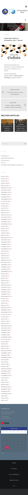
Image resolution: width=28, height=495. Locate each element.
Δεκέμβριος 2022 (5, 264)
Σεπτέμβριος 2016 (5, 393)
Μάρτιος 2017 (4, 384)
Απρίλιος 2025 (5, 210)
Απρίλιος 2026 (5, 183)
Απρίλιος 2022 (5, 280)
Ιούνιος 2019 (4, 341)
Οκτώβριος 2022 (5, 269)
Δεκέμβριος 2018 (5, 353)
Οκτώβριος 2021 (5, 294)
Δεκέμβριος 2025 (5, 192)
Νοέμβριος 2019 (5, 332)
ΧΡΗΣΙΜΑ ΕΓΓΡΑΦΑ (14, 480)
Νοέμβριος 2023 (5, 244)
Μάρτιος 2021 (4, 305)
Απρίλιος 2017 (4, 382)
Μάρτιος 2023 (4, 258)
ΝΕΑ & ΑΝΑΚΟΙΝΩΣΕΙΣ (14, 474)
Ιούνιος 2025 (4, 206)
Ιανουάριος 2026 (5, 190)
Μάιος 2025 (4, 208)
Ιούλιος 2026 (4, 176)
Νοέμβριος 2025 (5, 194)
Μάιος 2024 (4, 230)
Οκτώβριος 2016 (5, 391)
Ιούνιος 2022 (4, 276)
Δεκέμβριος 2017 (5, 371)
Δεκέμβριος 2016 (5, 389)
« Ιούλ (2, 453)
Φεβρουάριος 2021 (5, 307)
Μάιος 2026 (4, 181)
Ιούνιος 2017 (4, 377)
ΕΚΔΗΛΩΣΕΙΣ (4, 156)
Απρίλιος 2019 (4, 346)
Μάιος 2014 (4, 396)
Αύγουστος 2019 (5, 339)
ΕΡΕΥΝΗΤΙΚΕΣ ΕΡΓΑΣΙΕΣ (7, 158)
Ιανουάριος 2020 (5, 328)
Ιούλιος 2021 (4, 298)
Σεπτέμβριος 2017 (5, 375)
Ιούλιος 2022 (4, 273)
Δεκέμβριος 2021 (5, 289)
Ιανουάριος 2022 (5, 287)
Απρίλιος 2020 (5, 321)
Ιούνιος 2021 (4, 301)
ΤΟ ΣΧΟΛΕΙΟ (14, 468)
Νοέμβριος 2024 (5, 221)
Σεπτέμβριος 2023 (6, 249)
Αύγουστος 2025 (5, 201)
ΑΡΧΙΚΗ (14, 462)
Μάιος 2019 (4, 344)
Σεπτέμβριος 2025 (6, 199)
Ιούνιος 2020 (4, 316)
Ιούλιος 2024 (4, 226)
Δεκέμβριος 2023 (5, 242)
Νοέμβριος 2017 (5, 373)
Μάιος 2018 (4, 362)
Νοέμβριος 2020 (5, 310)
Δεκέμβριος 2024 (5, 219)
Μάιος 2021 (4, 303)
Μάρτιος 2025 (4, 212)
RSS (14, 485)
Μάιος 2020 (4, 319)
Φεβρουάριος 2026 (6, 187)
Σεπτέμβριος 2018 (6, 357)
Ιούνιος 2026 (4, 178)
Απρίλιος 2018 (4, 364)
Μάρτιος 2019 (4, 348)
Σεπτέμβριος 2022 (6, 271)
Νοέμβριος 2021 (5, 292)
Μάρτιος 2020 (4, 323)
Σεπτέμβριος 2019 (5, 337)
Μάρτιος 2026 (4, 185)
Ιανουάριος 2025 (5, 217)
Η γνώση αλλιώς (4, 160)
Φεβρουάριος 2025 (6, 215)
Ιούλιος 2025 (4, 203)
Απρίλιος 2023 (4, 255)
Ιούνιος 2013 (4, 398)
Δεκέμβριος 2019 (5, 330)
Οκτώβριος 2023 (5, 246)
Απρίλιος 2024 (5, 233)
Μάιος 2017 (4, 380)
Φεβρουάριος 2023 (6, 260)
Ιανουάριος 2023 (5, 262)
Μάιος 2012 (4, 400)
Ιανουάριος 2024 (5, 239)
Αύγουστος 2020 (5, 314)
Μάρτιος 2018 (4, 366)
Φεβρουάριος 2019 (5, 350)
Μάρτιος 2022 (4, 282)
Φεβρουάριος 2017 (5, 387)
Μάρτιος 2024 (4, 235)
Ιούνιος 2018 (4, 359)
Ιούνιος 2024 (4, 228)
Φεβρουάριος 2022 (6, 285)
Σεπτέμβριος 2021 (6, 296)
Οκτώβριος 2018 (5, 355)
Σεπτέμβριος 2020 (6, 312)
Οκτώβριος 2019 (5, 334)
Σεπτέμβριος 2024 (6, 224)
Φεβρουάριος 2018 (5, 368)
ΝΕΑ (2, 162)
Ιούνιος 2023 (4, 251)
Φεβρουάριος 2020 (6, 325)
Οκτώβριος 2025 (5, 196)
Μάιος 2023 (4, 253)
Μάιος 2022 (4, 278)
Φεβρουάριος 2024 (6, 237)
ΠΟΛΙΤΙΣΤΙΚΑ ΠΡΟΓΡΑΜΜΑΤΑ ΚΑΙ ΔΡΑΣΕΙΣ (11, 165)
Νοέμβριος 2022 (5, 267)
